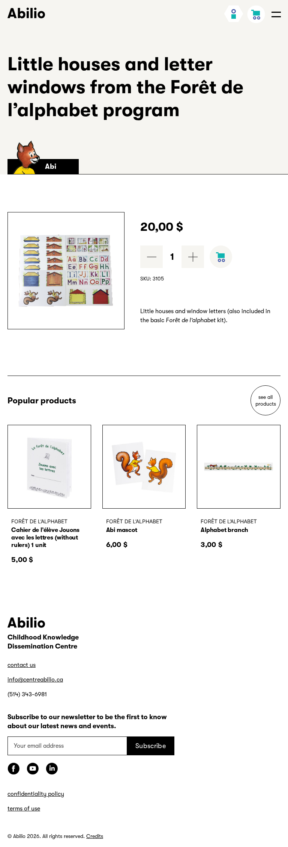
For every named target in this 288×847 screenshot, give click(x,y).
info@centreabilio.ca (35, 679)
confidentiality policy (36, 794)
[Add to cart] (221, 256)
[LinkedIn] (52, 768)
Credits (94, 836)
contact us (22, 665)
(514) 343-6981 (27, 694)
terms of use (24, 808)
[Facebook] (14, 768)
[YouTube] (33, 768)
